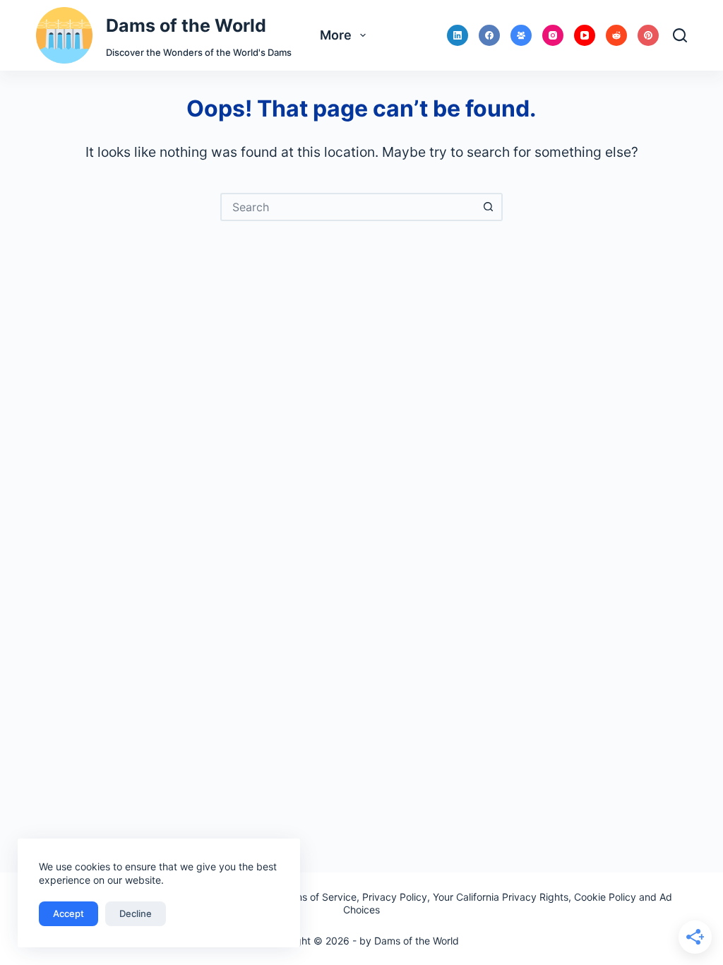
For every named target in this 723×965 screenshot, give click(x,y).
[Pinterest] (648, 35)
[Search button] (488, 207)
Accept (68, 913)
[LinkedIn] (457, 35)
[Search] (680, 35)
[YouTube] (584, 35)
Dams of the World (186, 25)
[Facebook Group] (521, 35)
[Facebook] (489, 35)
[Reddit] (616, 35)
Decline (135, 913)
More (336, 35)
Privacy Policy (394, 897)
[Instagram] (552, 35)
